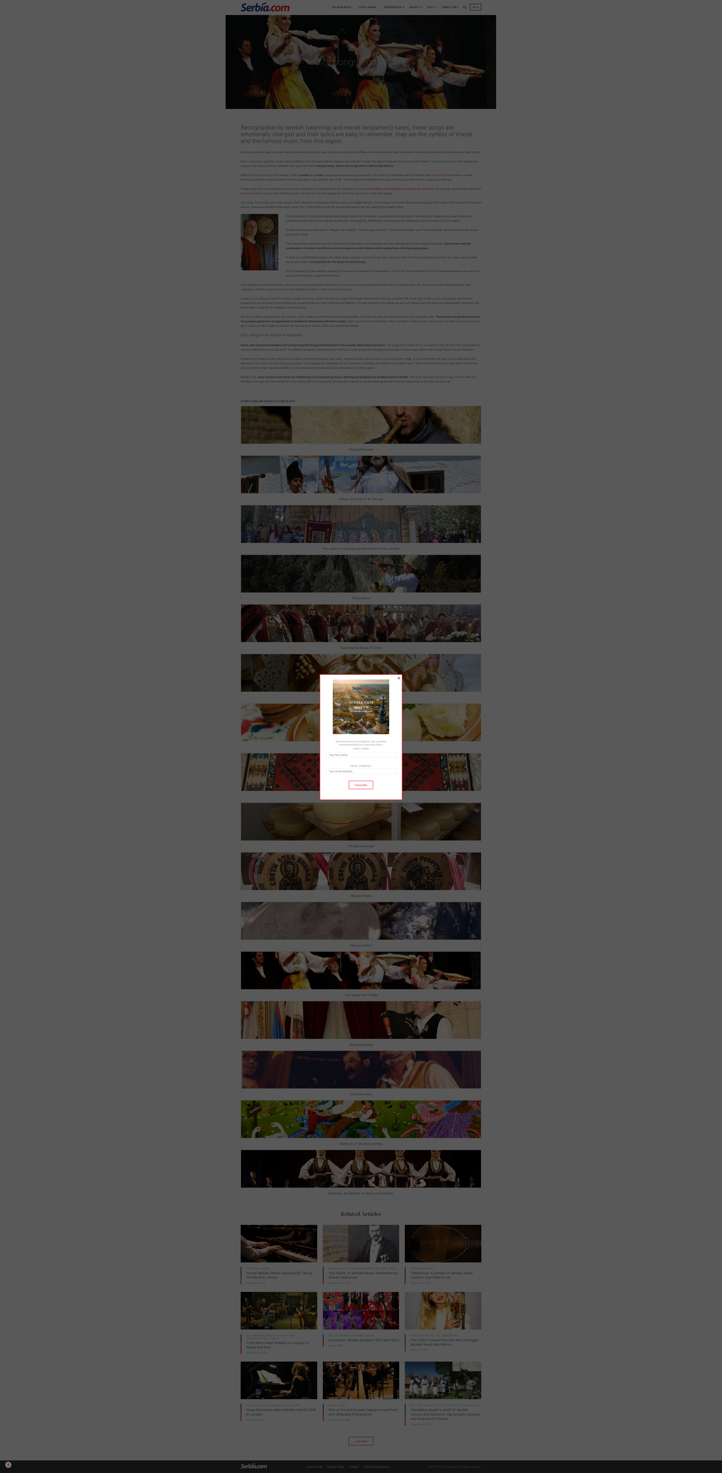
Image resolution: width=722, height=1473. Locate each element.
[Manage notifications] (8, 1465)
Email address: (361, 765)
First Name (361, 748)
